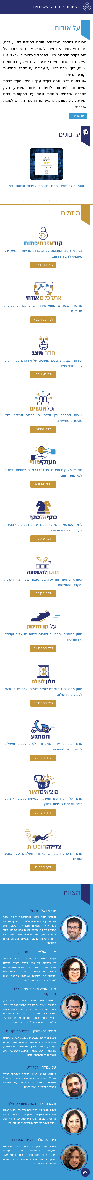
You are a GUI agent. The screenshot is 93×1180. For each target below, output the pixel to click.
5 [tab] (43, 201)
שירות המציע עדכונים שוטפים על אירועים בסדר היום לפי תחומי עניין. (43, 363)
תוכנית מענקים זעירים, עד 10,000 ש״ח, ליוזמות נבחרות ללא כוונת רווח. (43, 473)
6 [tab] (37, 201)
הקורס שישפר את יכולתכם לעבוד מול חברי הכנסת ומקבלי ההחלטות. (43, 582)
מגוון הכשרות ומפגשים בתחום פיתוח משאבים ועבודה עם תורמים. (43, 637)
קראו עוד (78, 115)
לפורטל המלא (43, 319)
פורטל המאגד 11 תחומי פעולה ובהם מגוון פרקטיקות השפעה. (43, 308)
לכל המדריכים (43, 265)
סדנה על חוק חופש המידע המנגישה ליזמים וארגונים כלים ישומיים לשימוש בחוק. (43, 801)
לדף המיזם (43, 429)
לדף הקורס (43, 593)
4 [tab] (50, 201)
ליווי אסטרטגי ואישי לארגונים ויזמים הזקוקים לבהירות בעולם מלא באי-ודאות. (43, 528)
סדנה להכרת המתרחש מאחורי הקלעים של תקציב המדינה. (43, 856)
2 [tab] (63, 201)
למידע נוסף (43, 374)
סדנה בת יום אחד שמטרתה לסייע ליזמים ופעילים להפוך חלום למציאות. (43, 747)
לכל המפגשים (43, 648)
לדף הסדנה (43, 758)
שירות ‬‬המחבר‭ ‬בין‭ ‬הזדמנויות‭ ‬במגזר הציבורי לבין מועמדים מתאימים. (43, 418)
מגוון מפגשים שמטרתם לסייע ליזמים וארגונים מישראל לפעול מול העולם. (43, 692)
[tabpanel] (46, 170)
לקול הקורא (43, 484)
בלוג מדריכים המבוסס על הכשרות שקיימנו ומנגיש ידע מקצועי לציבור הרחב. (43, 254)
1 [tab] (69, 201)
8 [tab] (24, 201)
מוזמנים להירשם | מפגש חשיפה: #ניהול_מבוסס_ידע (46, 186)
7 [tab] (30, 201)
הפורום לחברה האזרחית (56, 7)
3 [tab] (56, 201)
